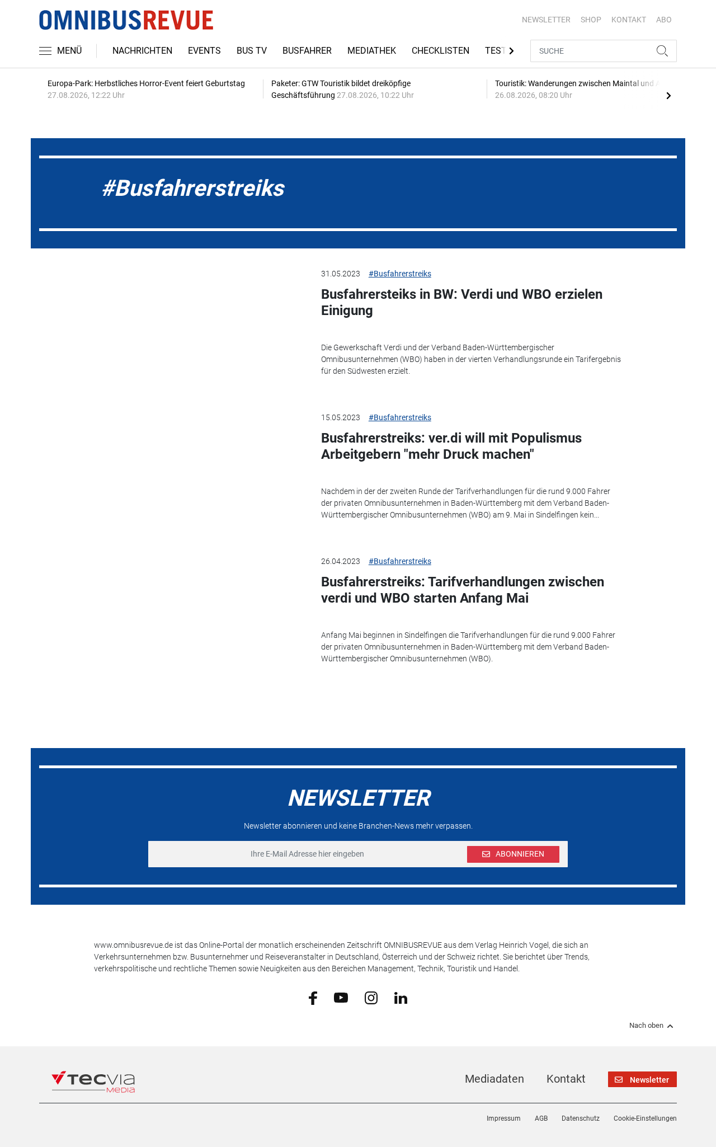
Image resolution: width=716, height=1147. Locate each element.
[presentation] (668, 95)
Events (204, 50)
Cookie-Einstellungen (645, 1118)
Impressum (504, 1118)
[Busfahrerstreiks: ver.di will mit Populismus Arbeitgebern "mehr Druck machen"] (199, 468)
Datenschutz (581, 1118)
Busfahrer (307, 50)
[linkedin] (400, 997)
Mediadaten (494, 1078)
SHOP (591, 19)
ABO (664, 19)
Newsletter (546, 19)
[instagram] (371, 997)
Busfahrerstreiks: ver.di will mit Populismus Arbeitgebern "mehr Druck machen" (451, 446)
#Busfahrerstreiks (400, 273)
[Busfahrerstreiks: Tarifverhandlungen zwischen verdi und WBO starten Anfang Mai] (199, 612)
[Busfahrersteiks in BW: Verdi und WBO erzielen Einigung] (199, 324)
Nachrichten (142, 50)
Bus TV (252, 50)
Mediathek (371, 50)
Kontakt (566, 1078)
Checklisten (440, 50)
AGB (541, 1118)
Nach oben (646, 1026)
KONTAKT (628, 19)
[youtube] (341, 997)
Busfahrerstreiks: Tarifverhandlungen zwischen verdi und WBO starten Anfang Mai (462, 590)
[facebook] (313, 997)
